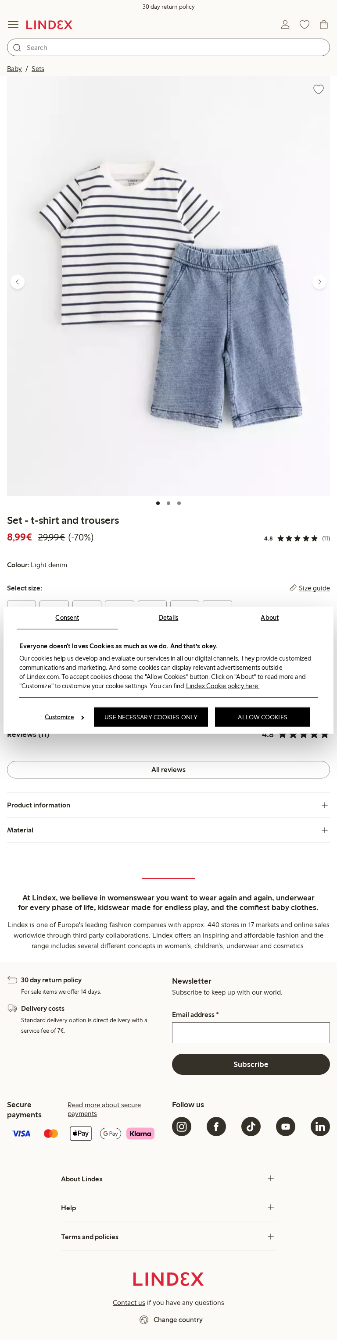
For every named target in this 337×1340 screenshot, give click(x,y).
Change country (178, 1319)
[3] (179, 503)
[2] (168, 503)
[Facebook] (216, 1126)
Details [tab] (169, 617)
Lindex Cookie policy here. (223, 686)
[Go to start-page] (49, 24)
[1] (158, 503)
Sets (38, 68)
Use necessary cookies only (150, 717)
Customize (59, 717)
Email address (195, 1015)
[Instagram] (181, 1126)
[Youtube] (285, 1126)
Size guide (314, 588)
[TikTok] (251, 1126)
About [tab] (270, 617)
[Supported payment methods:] (86, 1134)
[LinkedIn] (320, 1126)
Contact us (129, 1302)
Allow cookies (262, 717)
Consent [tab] (67, 617)
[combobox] (168, 47)
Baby (14, 68)
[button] (168, 286)
